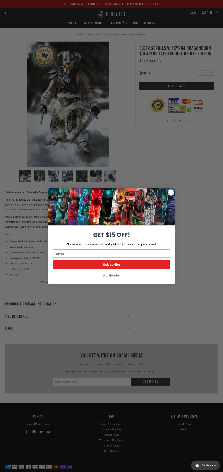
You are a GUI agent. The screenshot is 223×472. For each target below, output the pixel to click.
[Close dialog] (171, 192)
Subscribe (111, 264)
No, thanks (111, 275)
